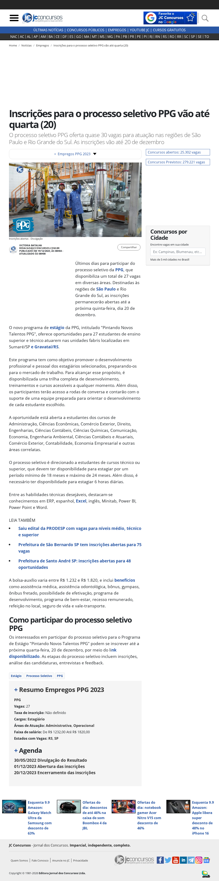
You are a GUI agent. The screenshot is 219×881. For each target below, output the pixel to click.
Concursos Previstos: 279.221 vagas (176, 162)
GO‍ (78, 36)
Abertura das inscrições (49, 766)
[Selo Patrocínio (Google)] (170, 17)
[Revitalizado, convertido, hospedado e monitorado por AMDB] (206, 873)
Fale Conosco (40, 860)
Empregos (117, 30)
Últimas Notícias (48, 30)
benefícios (124, 580)
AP (36, 36)
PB (125, 36)
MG (110, 36)
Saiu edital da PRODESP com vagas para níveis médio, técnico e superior (79, 531)
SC (186, 36)
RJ (150, 36)
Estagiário (36, 719)
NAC (13, 36)
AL (29, 36)
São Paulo (105, 289)
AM (43, 36)
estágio (56, 327)
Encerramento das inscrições (54, 772)
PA (118, 36)
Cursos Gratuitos (169, 30)
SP (193, 36)
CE (58, 36)
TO (206, 36)
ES (71, 36)
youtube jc (139, 30)
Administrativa (59, 725)
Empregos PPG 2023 (72, 154)
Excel (81, 501)
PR (132, 36)
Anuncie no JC (61, 860)
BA (51, 36)
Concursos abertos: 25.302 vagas (174, 152)
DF (64, 36)
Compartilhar (129, 247)
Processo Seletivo (39, 676)
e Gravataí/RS (44, 347)
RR (179, 36)
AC (22, 36)
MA (86, 36)
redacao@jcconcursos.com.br (39, 248)
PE (139, 36)
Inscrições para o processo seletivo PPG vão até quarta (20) (90, 45)
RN (157, 36)
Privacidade (80, 860)
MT (94, 36)
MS (102, 36)
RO (172, 36)
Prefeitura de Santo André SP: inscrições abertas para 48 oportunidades (74, 564)
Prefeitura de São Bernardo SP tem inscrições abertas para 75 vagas (80, 548)
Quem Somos (19, 860)
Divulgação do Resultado (50, 760)
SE (200, 36)
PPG (118, 270)
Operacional (83, 725)
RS (165, 36)
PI (145, 36)
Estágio (16, 676)
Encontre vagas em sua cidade (169, 244)
